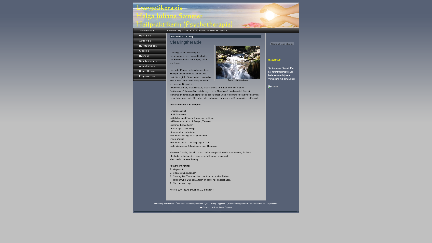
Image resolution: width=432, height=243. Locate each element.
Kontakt (193, 31)
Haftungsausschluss (208, 31)
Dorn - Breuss (147, 71)
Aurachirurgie (147, 66)
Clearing (144, 51)
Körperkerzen (147, 76)
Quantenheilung (148, 61)
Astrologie (145, 40)
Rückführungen (148, 46)
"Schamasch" (147, 30)
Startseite (171, 31)
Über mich (145, 35)
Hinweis (223, 31)
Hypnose (144, 56)
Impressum (183, 31)
